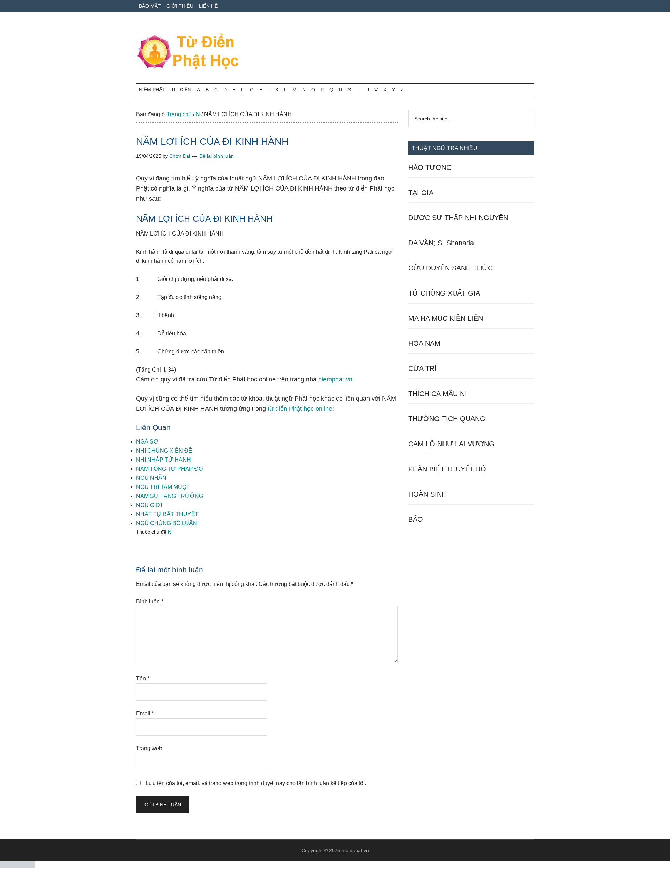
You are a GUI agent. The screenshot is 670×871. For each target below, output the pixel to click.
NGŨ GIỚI (149, 505)
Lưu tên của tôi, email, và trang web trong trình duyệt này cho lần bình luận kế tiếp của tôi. (256, 783)
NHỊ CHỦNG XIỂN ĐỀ (164, 451)
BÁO (415, 519)
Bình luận (149, 601)
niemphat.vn (335, 379)
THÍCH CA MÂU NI (437, 393)
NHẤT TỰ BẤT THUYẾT (167, 514)
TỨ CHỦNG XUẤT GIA (444, 293)
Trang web (149, 748)
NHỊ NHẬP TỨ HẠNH (163, 460)
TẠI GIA (420, 192)
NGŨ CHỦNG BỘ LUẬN (166, 523)
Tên (142, 679)
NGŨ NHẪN (151, 478)
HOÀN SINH (427, 494)
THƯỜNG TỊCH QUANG (446, 419)
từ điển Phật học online (300, 408)
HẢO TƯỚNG (430, 167)
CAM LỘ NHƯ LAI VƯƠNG (451, 444)
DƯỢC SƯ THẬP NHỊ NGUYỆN (458, 218)
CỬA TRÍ (422, 368)
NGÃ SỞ (147, 442)
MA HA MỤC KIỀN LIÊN (445, 318)
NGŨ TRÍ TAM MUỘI (162, 487)
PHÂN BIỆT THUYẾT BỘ (447, 469)
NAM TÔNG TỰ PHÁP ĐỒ (169, 469)
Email (145, 713)
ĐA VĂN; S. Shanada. (442, 243)
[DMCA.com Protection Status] (17, 866)
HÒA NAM (424, 343)
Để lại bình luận (216, 156)
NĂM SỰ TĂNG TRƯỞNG (169, 496)
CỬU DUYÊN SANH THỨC (450, 268)
